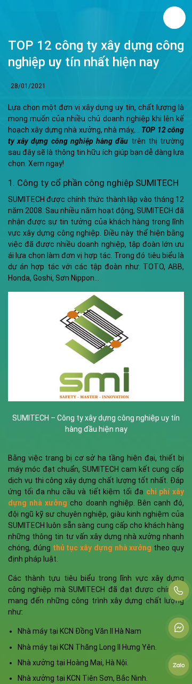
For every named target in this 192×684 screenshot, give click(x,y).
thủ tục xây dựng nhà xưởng (102, 547)
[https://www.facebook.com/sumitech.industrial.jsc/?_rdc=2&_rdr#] (178, 628)
